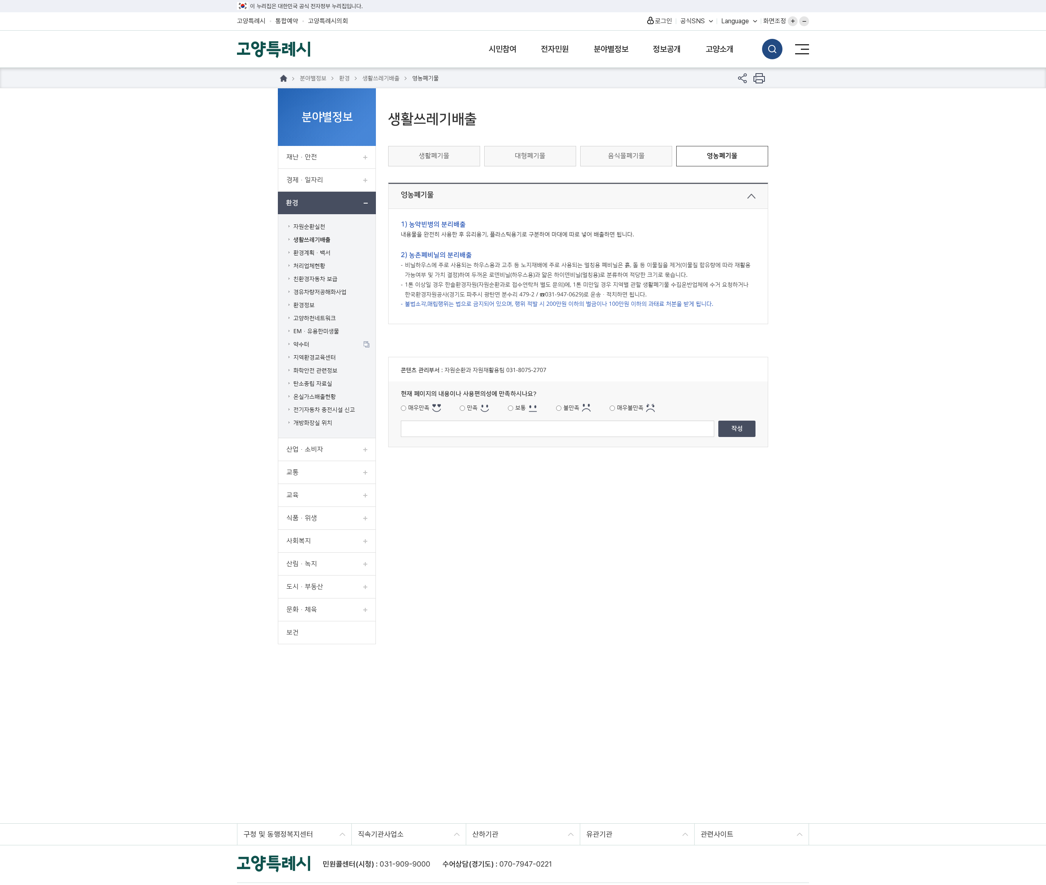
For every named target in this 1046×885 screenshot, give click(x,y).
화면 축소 (804, 21)
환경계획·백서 (312, 253)
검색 (772, 49)
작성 (737, 428)
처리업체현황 (309, 266)
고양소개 (719, 49)
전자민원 (555, 49)
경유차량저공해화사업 (319, 292)
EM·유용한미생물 (316, 331)
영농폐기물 (722, 155)
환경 (292, 202)
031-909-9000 (405, 864)
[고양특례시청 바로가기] (274, 48)
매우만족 (418, 408)
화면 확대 (793, 21)
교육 (292, 495)
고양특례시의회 (328, 21)
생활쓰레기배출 (312, 240)
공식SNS (692, 21)
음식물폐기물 (626, 155)
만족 (472, 408)
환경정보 (304, 305)
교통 (292, 472)
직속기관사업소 (381, 834)
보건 (292, 632)
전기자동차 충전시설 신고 (324, 410)
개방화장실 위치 (312, 423)
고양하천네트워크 (314, 318)
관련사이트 (717, 834)
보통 (520, 408)
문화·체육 (301, 609)
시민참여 (502, 49)
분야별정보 (611, 49)
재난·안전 (301, 157)
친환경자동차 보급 (315, 279)
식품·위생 (301, 518)
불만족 (571, 408)
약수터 (301, 344)
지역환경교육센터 (314, 357)
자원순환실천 (309, 227)
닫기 (751, 196)
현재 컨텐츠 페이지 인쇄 (759, 78)
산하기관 (485, 834)
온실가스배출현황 (314, 397)
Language (735, 21)
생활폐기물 (434, 155)
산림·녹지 (301, 563)
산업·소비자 (304, 449)
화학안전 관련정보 (315, 370)
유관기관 (599, 834)
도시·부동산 (304, 586)
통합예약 (286, 21)
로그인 (663, 21)
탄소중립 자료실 (312, 384)
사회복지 (298, 540)
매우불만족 (630, 408)
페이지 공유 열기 (742, 78)
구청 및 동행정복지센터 (278, 834)
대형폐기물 (530, 155)
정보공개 (667, 49)
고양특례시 (251, 21)
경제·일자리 (304, 180)
